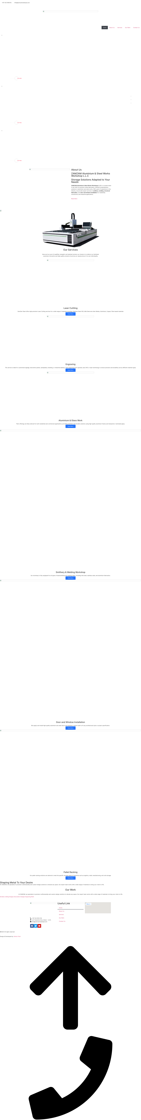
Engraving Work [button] (29, 896)
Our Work (127, 27)
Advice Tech (17, 936)
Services (119, 27)
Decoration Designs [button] (19, 896)
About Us (111, 27)
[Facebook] (70, 4)
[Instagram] (70, 8)
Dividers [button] (2, 896)
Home (104, 27)
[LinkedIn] (70, 6)
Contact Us (136, 27)
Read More (70, 314)
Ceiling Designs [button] (9, 896)
